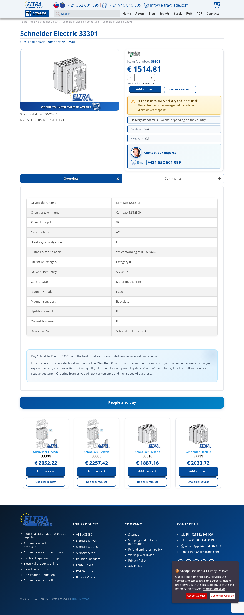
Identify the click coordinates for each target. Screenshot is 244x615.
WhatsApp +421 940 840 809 (203, 546)
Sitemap (133, 534)
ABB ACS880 (84, 534)
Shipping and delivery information (142, 542)
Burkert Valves (86, 577)
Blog (152, 14)
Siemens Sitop (85, 553)
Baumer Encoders (88, 559)
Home (127, 14)
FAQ (189, 14)
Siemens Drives (86, 541)
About (139, 14)
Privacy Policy (137, 561)
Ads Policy (135, 566)
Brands (164, 14)
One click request (180, 89)
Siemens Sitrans (87, 547)
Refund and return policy (145, 549)
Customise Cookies (222, 595)
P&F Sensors (84, 571)
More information (214, 588)
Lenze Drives (84, 565)
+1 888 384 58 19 (202, 540)
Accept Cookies (196, 595)
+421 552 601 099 (164, 162)
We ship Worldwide (141, 555)
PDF (199, 14)
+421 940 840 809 (124, 5)
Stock (178, 14)
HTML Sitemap (80, 599)
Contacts (213, 14)
